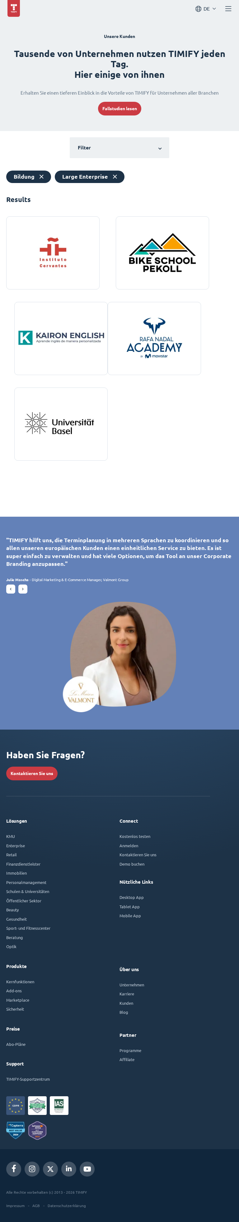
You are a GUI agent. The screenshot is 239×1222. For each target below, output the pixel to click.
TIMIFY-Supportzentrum (28, 1079)
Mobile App (130, 915)
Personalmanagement (26, 882)
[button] (10, 589)
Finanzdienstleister (23, 864)
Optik (11, 946)
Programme (130, 1050)
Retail (11, 854)
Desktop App (132, 897)
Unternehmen (132, 984)
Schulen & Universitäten (27, 891)
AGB (36, 1205)
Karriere (127, 993)
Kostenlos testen (135, 836)
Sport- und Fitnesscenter (28, 928)
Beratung (14, 937)
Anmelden (129, 845)
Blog (124, 1012)
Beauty (12, 909)
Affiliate (127, 1059)
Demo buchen (132, 864)
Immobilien (16, 873)
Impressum (15, 1205)
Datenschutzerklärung (67, 1205)
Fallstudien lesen (119, 108)
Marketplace (17, 1000)
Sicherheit (15, 1009)
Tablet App (130, 906)
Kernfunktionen (20, 981)
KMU (10, 836)
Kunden (126, 1003)
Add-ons (14, 990)
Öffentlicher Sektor (23, 900)
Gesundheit (16, 919)
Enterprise (15, 845)
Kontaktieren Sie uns (32, 773)
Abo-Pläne (16, 1044)
